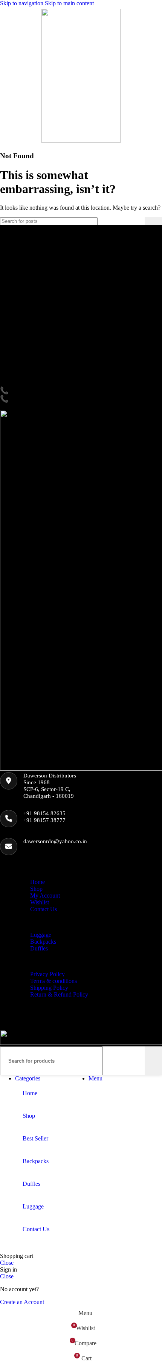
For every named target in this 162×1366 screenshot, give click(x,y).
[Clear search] (139, 221)
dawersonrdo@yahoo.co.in (55, 841)
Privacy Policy (47, 974)
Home (37, 882)
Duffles (39, 948)
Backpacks (43, 941)
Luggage (40, 935)
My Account (45, 895)
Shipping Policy (49, 987)
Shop (36, 888)
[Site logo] (81, 141)
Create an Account (22, 1302)
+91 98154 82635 (44, 813)
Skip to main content (69, 3)
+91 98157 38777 (44, 820)
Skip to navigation (22, 3)
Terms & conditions (53, 981)
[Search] (153, 221)
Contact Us (43, 909)
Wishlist (39, 902)
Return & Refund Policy (59, 994)
